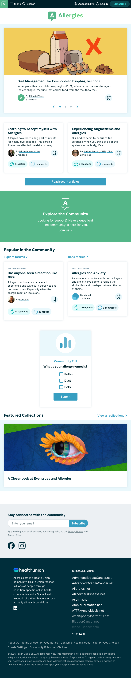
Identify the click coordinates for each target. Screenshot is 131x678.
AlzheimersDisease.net (88, 594)
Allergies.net (81, 588)
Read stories (77, 257)
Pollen (68, 374)
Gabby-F (24, 299)
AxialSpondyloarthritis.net (90, 616)
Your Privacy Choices (106, 642)
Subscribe (120, 3)
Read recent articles (66, 181)
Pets (67, 387)
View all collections (111, 415)
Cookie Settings (17, 647)
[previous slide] (53, 106)
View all (80, 633)
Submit (65, 396)
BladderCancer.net (85, 621)
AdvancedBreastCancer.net (92, 578)
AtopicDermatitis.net (87, 605)
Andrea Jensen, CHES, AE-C (98, 151)
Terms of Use (14, 535)
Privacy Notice (75, 531)
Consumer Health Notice (75, 642)
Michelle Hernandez (29, 151)
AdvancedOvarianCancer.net (93, 583)
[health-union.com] (28, 571)
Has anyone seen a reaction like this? (32, 275)
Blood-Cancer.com (85, 627)
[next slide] (77, 106)
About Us (13, 642)
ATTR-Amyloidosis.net (88, 610)
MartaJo (88, 295)
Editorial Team (36, 96)
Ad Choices (60, 647)
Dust (67, 380)
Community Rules (40, 647)
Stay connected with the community (36, 515)
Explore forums (15, 257)
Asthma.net (80, 599)
